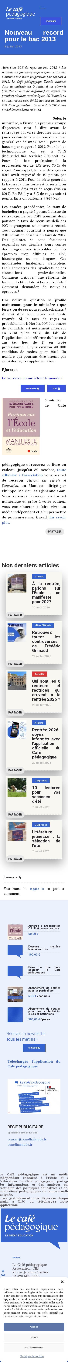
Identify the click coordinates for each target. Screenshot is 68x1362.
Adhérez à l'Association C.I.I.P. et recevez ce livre (44, 927)
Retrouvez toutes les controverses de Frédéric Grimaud (46, 641)
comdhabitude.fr (20, 1144)
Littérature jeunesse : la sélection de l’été (46, 839)
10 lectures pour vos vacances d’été (46, 794)
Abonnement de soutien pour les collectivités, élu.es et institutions (44, 1011)
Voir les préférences (34, 1348)
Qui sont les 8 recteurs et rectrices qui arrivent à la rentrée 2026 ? (46, 690)
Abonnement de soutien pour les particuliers (44, 989)
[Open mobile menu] (44, 8)
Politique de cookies (32, 1356)
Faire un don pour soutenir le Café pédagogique (44, 970)
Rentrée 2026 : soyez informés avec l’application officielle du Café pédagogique (46, 743)
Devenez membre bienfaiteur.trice (44, 948)
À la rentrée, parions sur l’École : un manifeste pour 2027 (46, 592)
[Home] (22, 25)
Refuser (34, 1337)
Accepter (34, 1327)
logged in (37, 889)
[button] (62, 1282)
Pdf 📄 (56, 388)
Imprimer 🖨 (32, 388)
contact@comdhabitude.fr (27, 1139)
